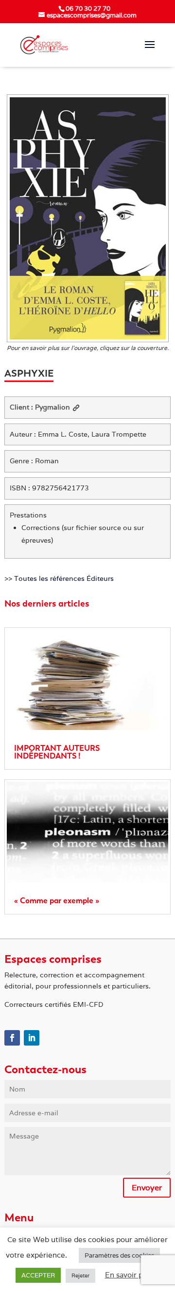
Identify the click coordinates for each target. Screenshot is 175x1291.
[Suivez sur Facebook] (12, 1038)
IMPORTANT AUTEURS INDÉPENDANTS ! (57, 752)
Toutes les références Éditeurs (64, 578)
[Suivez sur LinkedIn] (31, 1038)
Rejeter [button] (80, 1275)
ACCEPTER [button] (38, 1275)
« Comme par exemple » (56, 900)
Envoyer (147, 1188)
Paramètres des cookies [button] (119, 1255)
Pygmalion (52, 407)
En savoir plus (129, 1274)
